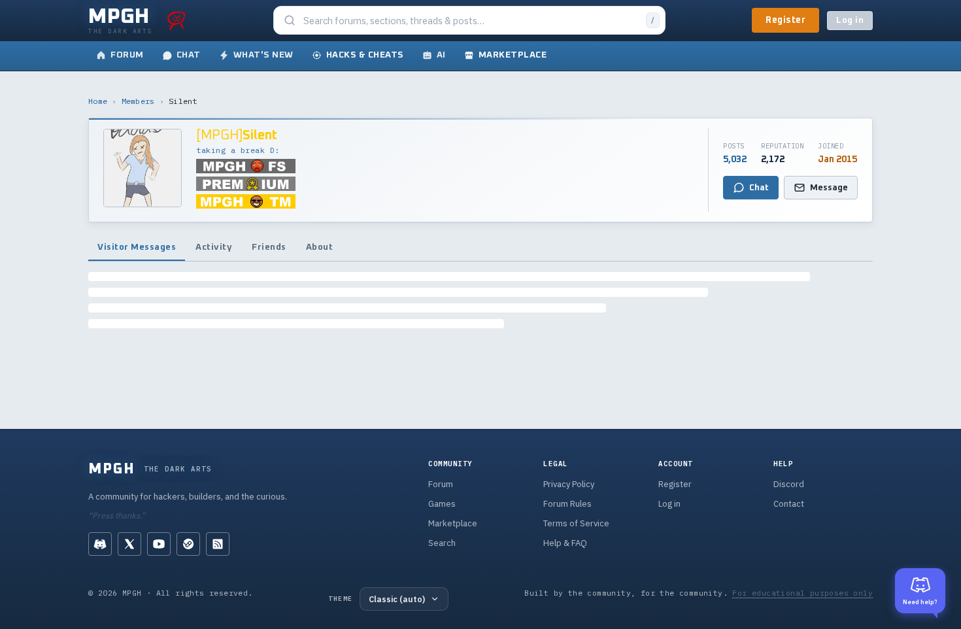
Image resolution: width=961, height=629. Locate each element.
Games (442, 503)
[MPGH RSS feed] (217, 544)
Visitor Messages (136, 247)
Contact (788, 503)
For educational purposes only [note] (802, 593)
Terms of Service (576, 523)
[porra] (176, 20)
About (319, 247)
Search (442, 543)
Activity (213, 247)
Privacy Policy (568, 484)
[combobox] (470, 20)
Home (97, 101)
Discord (788, 484)
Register (785, 20)
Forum (440, 484)
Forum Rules (567, 503)
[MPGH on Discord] (100, 544)
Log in (850, 20)
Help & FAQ (565, 543)
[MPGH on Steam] (188, 544)
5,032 (735, 159)
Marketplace (452, 523)
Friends (269, 247)
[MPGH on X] (129, 544)
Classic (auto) (397, 599)
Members (138, 101)
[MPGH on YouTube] (159, 544)
